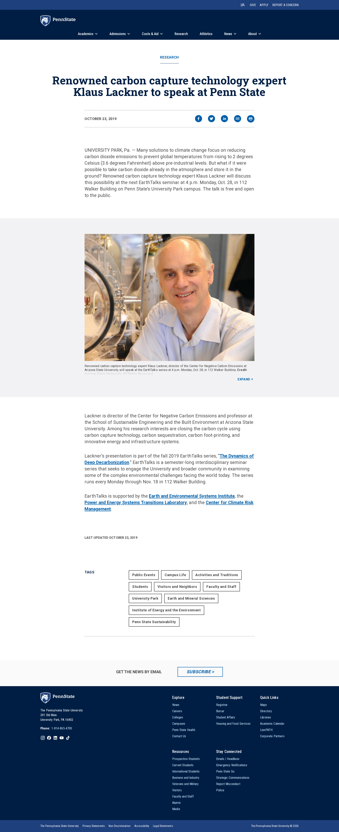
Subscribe (199, 671)
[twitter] (211, 119)
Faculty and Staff (221, 587)
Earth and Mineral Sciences (191, 598)
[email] (237, 119)
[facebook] (198, 119)
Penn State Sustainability (154, 622)
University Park (145, 598)
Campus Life (175, 575)
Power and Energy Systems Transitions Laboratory (136, 502)
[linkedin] (224, 119)
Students (140, 587)
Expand (244, 379)
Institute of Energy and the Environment (166, 610)
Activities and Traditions (216, 575)
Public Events (143, 575)
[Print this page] (250, 119)
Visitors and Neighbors (177, 587)
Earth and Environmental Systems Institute (192, 496)
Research (169, 57)
